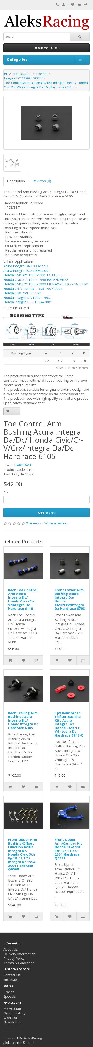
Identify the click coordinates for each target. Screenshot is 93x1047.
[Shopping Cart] (79, 4)
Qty (5, 492)
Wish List (10, 1017)
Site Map (10, 979)
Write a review (55, 523)
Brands (8, 992)
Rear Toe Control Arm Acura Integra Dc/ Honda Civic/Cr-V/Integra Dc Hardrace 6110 (22, 599)
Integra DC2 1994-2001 (22, 78)
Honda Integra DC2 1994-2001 (27, 302)
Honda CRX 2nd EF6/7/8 (22, 293)
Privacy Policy (14, 958)
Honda (41, 73)
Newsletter (12, 1022)
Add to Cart (47, 512)
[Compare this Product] (16, 411)
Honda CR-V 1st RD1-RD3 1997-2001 (33, 288)
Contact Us (12, 975)
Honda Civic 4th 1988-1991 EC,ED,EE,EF (34, 275)
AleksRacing (33, 1038)
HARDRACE (21, 73)
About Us (10, 949)
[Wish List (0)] (72, 4)
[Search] (80, 36)
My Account (12, 1008)
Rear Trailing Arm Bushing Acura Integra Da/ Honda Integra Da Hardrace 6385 (23, 720)
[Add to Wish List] (7, 411)
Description (16, 181)
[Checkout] (85, 4)
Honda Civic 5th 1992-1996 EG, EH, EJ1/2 (35, 279)
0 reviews (33, 523)
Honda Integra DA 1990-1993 (26, 297)
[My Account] (65, 4)
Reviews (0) (42, 181)
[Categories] (80, 60)
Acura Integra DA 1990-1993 (25, 266)
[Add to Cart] (10, 660)
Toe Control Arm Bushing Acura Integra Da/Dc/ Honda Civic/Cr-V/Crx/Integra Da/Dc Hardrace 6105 (46, 84)
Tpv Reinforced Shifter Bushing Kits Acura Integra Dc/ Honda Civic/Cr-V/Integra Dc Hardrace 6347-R (69, 724)
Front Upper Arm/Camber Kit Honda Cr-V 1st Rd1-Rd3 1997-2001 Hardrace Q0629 (68, 848)
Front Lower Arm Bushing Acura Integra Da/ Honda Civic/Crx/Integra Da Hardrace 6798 (70, 599)
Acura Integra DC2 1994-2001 (26, 270)
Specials (9, 996)
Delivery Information (19, 954)
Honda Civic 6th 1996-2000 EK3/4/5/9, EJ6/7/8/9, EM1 (46, 284)
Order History (14, 1013)
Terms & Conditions (18, 963)
